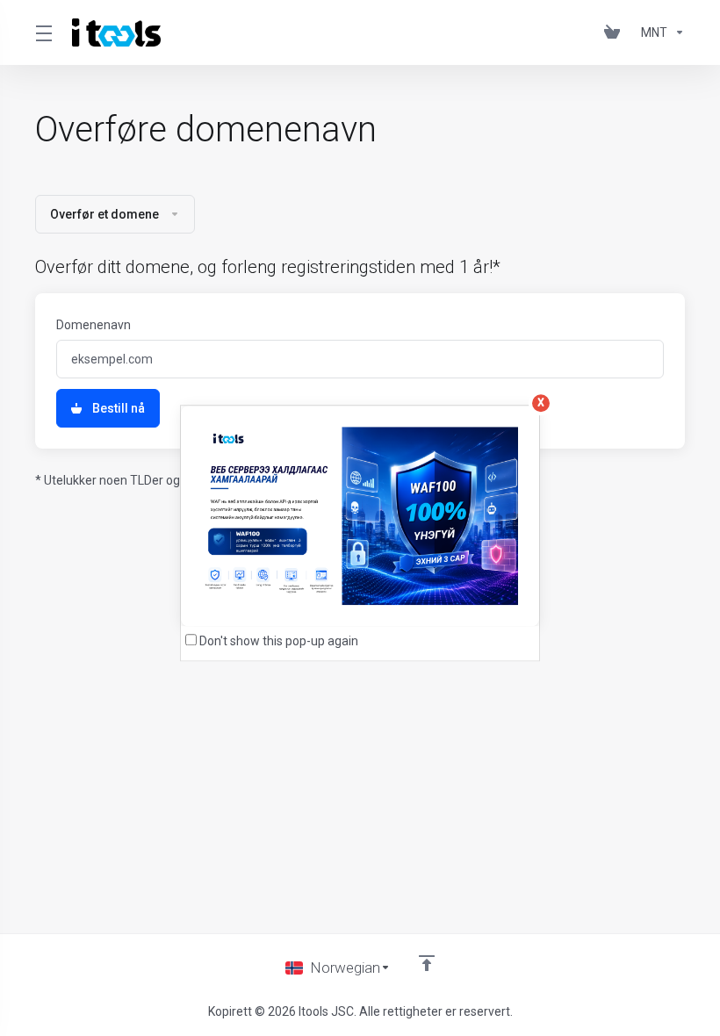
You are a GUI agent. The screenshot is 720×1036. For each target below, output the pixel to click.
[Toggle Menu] (43, 32)
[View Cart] (615, 32)
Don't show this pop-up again (278, 641)
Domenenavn (93, 325)
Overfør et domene (104, 214)
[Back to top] (427, 963)
